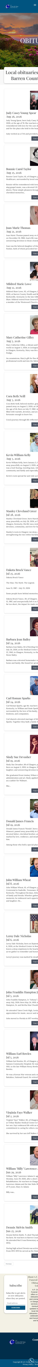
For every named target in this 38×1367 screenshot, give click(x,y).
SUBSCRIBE (15, 1308)
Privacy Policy (28, 1364)
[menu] (35, 5)
